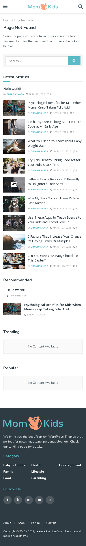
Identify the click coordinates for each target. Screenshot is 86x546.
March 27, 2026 (61, 227)
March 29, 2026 (61, 189)
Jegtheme (22, 536)
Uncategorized (70, 465)
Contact (51, 523)
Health (36, 465)
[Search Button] (74, 60)
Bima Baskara (15, 94)
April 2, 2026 (60, 113)
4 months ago (18, 295)
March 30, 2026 (61, 170)
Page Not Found (24, 20)
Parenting (38, 478)
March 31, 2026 (61, 151)
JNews (39, 531)
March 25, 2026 (61, 266)
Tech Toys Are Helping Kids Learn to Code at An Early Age (54, 123)
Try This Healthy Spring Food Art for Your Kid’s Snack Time (54, 162)
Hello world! (12, 88)
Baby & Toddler (15, 465)
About (7, 523)
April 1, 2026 (60, 132)
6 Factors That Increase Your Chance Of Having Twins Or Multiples (54, 238)
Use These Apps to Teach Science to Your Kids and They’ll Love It (54, 219)
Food (7, 478)
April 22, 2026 (36, 94)
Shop (21, 523)
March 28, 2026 (61, 208)
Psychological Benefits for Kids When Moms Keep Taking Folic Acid (54, 104)
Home (7, 20)
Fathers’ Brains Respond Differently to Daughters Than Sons (54, 181)
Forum (35, 523)
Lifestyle (37, 472)
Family (8, 472)
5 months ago (35, 314)
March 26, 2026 (61, 246)
